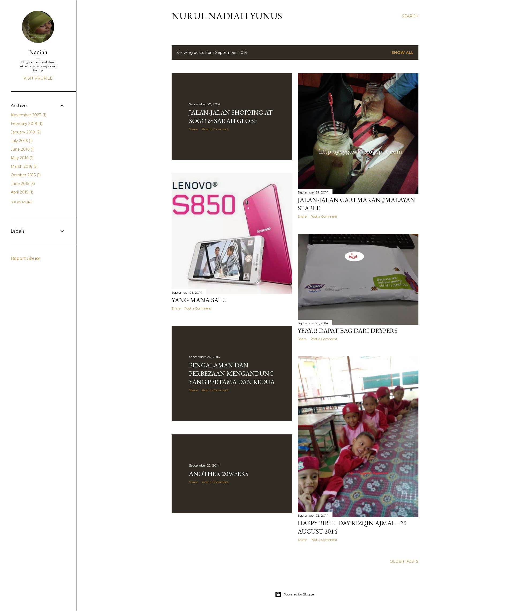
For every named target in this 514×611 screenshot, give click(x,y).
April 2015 (21, 192)
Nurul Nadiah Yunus (227, 16)
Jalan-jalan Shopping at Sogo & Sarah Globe (231, 116)
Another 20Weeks (218, 474)
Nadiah (38, 52)
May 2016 (21, 157)
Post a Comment (215, 129)
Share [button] (193, 129)
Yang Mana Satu (199, 300)
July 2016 (21, 140)
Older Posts (404, 561)
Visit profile (38, 78)
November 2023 (28, 115)
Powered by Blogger (299, 594)
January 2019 (25, 132)
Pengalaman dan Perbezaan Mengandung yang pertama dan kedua (232, 373)
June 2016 (22, 149)
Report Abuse (26, 258)
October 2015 (25, 175)
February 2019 (26, 123)
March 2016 (23, 166)
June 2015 (22, 183)
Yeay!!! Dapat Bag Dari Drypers (348, 330)
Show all (402, 52)
